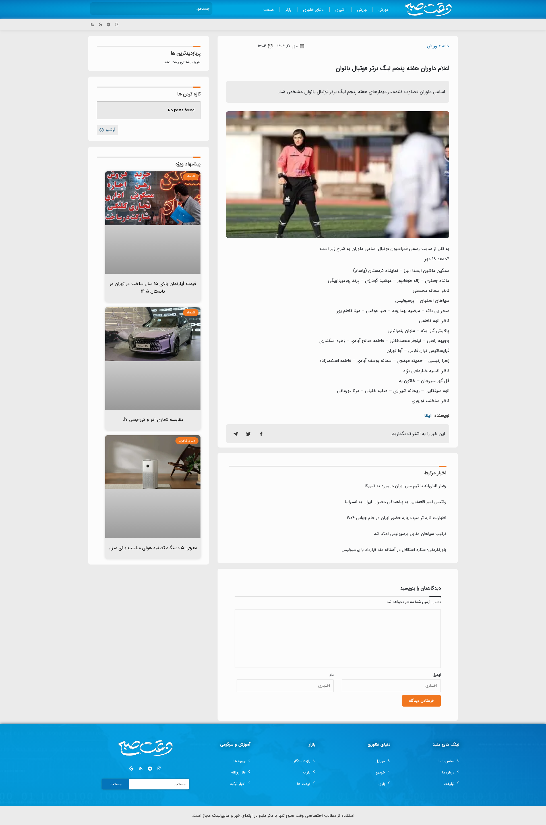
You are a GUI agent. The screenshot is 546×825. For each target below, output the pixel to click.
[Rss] (92, 24)
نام (332, 675)
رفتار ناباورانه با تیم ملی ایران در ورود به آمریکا (405, 486)
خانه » (444, 46)
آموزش (384, 10)
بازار (288, 10)
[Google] (100, 24)
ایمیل (437, 675)
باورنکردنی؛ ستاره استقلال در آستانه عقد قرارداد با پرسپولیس (394, 549)
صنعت (268, 10)
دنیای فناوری (313, 10)
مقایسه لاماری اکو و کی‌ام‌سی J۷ (153, 419)
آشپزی (340, 10)
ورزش (362, 10)
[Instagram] (117, 24)
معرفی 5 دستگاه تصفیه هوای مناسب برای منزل (153, 547)
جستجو (115, 784)
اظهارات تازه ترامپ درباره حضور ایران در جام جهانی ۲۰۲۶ (396, 517)
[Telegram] (108, 24)
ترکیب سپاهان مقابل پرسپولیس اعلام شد (410, 533)
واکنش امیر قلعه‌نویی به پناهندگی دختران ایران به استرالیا (395, 501)
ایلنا (427, 415)
